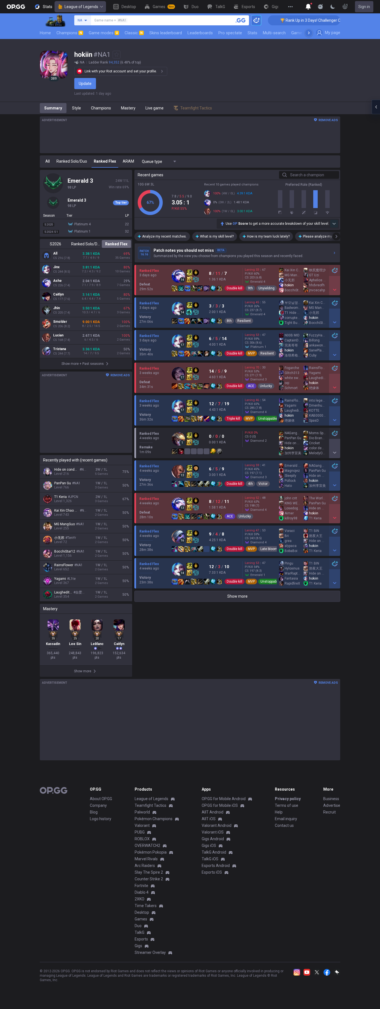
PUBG (140, 832)
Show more (237, 596)
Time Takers (146, 905)
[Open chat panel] (376, 107)
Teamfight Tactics (150, 805)
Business (331, 799)
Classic (134, 32)
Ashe (57, 281)
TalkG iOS (210, 859)
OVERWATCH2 (147, 845)
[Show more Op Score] (334, 224)
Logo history (100, 819)
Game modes (103, 32)
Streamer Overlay (150, 952)
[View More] (290, 6)
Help (279, 812)
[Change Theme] (332, 6)
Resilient (244, 321)
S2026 (55, 244)
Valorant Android (216, 825)
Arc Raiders (145, 865)
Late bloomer (270, 549)
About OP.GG (101, 799)
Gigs (138, 946)
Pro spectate (230, 32)
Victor (263, 484)
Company (98, 805)
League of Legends (81, 6)
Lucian (58, 335)
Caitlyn (58, 294)
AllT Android (212, 812)
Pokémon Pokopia (151, 852)
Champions (69, 32)
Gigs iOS (209, 845)
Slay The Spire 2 (149, 872)
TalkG (139, 932)
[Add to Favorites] (116, 54)
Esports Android (216, 865)
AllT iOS (209, 819)
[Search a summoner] (240, 20)
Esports (141, 939)
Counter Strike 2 (149, 879)
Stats (252, 32)
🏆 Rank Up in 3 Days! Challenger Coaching (299, 20)
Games (141, 919)
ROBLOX (142, 839)
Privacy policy (288, 799)
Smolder (60, 322)
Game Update (303, 32)
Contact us (284, 825)
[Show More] (308, 6)
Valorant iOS (213, 832)
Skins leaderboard (165, 32)
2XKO (139, 899)
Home (45, 32)
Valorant (142, 825)
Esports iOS (212, 872)
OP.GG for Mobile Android (224, 799)
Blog (94, 812)
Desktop (142, 912)
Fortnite (141, 885)
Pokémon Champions (153, 819)
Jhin (56, 308)
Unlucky (266, 386)
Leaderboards (200, 32)
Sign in (364, 6)
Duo (138, 926)
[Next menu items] (309, 33)
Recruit (329, 812)
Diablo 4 (142, 892)
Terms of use (286, 805)
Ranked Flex (116, 244)
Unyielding (266, 288)
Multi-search (274, 32)
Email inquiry (286, 819)
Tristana (59, 349)
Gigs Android (213, 839)
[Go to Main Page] (16, 6)
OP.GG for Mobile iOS (220, 805)
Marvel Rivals (146, 859)
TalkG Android (214, 852)
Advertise (331, 805)
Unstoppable (267, 419)
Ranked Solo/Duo (85, 244)
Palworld (142, 812)
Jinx (56, 267)
